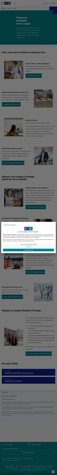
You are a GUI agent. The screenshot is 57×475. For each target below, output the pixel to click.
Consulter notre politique (28, 244)
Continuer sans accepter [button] (9, 224)
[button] (28, 250)
